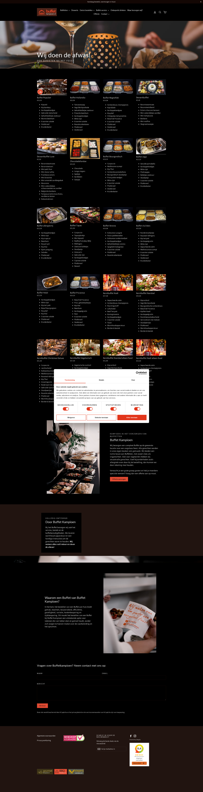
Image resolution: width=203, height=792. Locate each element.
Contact (104, 14)
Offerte (96, 14)
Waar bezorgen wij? (135, 10)
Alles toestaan (131, 417)
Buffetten (64, 10)
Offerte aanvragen (119, 479)
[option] (101, 45)
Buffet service (101, 10)
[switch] (90, 409)
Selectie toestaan (101, 417)
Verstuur (42, 706)
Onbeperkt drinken (118, 10)
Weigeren (71, 417)
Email (105, 673)
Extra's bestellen (86, 10)
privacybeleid (77, 712)
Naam (40, 673)
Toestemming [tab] (70, 380)
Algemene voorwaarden (46, 736)
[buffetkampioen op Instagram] (135, 736)
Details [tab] (101, 380)
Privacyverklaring (44, 740)
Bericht (41, 684)
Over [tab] (133, 380)
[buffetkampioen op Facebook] (131, 736)
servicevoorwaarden (93, 712)
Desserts (74, 10)
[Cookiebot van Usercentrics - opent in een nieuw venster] (137, 373)
